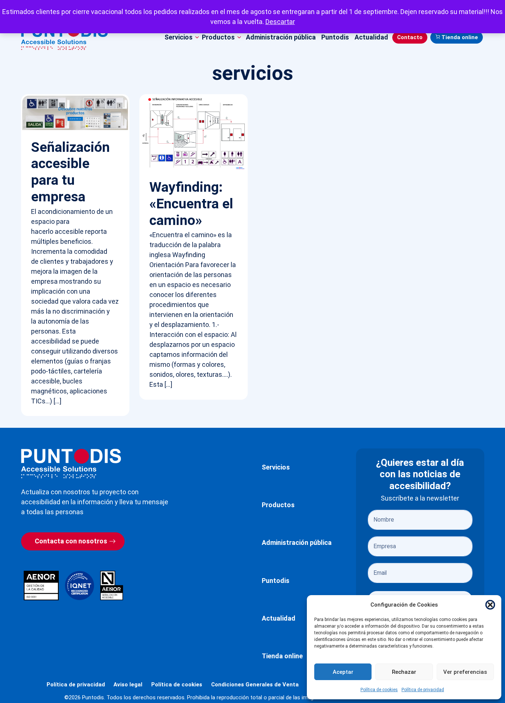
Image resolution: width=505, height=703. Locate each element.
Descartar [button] (280, 21)
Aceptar (343, 672)
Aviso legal (127, 684)
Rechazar (404, 672)
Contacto (410, 37)
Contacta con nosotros (71, 541)
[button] (490, 604)
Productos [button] (218, 37)
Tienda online (459, 37)
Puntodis (335, 37)
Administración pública (281, 37)
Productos (278, 505)
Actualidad (371, 37)
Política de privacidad (422, 689)
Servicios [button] (179, 37)
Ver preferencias (465, 672)
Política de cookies (379, 689)
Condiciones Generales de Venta (255, 684)
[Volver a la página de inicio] (71, 463)
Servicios (276, 467)
